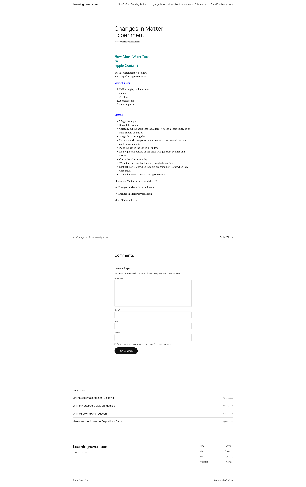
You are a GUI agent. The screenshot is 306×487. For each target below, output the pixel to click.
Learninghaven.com (85, 4)
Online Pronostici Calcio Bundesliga (94, 405)
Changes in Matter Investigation (92, 237)
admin (124, 41)
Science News (134, 41)
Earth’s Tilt (224, 237)
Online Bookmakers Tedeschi (90, 413)
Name (117, 310)
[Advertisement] (171, 74)
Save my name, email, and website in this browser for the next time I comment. (146, 344)
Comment (119, 279)
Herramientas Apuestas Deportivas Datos (98, 421)
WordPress (229, 480)
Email (117, 321)
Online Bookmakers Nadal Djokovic (93, 397)
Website (117, 333)
